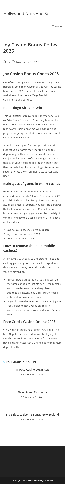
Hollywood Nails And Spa (27, 13)
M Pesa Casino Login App (32, 370)
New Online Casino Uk (32, 392)
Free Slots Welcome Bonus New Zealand (32, 415)
